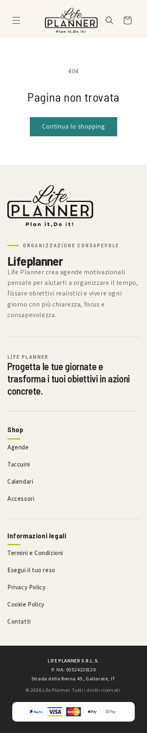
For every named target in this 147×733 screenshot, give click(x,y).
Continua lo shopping (73, 126)
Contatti (19, 621)
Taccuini (18, 464)
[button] (16, 20)
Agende (18, 447)
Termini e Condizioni (35, 553)
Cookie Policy (26, 604)
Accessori (20, 498)
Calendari (20, 481)
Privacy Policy (26, 587)
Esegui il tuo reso (31, 570)
